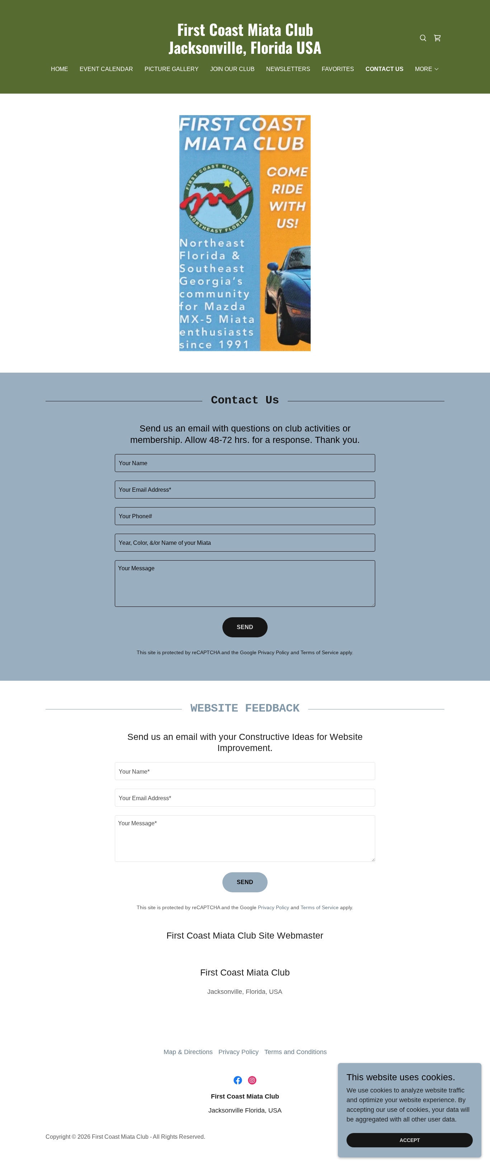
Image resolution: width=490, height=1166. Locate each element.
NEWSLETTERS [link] (288, 69)
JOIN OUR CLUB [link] (232, 69)
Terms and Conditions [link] (295, 1052)
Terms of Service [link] (320, 652)
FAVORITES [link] (338, 69)
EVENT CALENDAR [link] (106, 69)
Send (245, 627)
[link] (245, 51)
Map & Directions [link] (188, 1052)
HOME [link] (59, 69)
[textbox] (245, 463)
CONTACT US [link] (385, 69)
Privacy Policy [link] (273, 652)
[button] (427, 69)
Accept (410, 1140)
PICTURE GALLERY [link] (172, 69)
